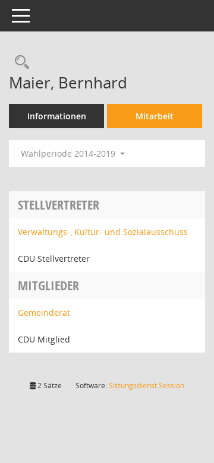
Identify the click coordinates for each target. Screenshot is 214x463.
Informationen (56, 116)
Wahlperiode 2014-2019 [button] (69, 153)
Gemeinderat (44, 312)
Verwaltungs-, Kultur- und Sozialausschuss (103, 231)
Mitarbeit (155, 116)
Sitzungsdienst (146, 385)
